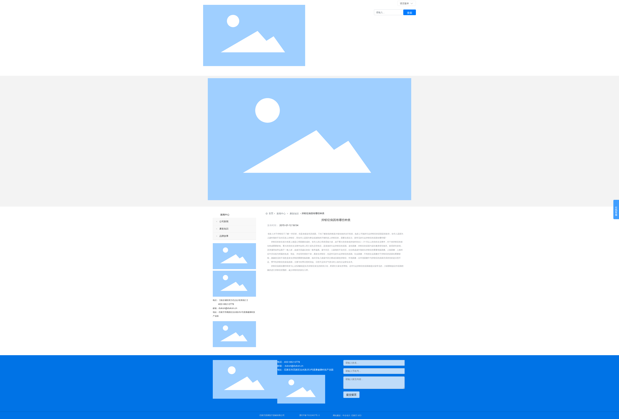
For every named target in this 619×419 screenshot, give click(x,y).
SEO (359, 415)
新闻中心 (281, 213)
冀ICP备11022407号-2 (309, 415)
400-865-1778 (389, 3)
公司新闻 (223, 221)
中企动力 (346, 415)
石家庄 (354, 415)
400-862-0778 (364, 3)
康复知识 (223, 229)
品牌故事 (223, 236)
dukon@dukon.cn (228, 308)
